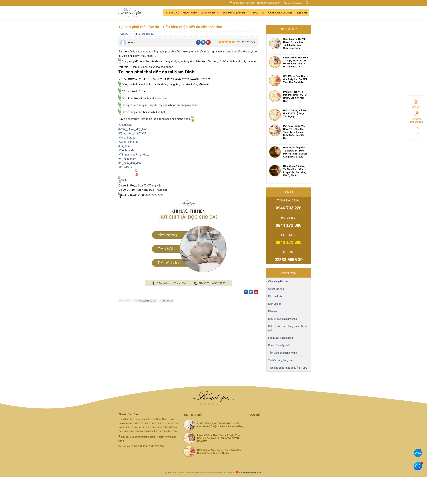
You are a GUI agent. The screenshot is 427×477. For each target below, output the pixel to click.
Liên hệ (302, 12)
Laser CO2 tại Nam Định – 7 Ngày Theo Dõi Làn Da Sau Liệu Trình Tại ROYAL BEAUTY (295, 62)
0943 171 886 (288, 242)
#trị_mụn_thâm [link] (127, 159)
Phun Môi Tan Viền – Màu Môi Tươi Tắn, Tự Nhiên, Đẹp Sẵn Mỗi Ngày (294, 96)
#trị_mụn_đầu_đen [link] (129, 163)
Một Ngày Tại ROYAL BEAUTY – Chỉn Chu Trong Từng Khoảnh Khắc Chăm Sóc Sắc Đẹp (294, 132)
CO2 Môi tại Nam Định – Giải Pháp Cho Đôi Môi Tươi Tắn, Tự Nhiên (295, 79)
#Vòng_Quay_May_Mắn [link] (132, 129)
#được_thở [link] (138, 119)
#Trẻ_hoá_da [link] (126, 150)
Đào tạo (258, 12)
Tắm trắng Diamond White (282, 352)
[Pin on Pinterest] (208, 42)
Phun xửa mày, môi (279, 345)
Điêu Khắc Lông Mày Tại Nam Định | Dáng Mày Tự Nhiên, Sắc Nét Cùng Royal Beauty (295, 152)
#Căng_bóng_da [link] (128, 141)
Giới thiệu (190, 12)
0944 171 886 (288, 225)
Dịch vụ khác (275, 296)
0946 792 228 (288, 207)
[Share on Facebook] (198, 42)
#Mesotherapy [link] (126, 137)
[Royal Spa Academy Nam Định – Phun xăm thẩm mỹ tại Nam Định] (131, 12)
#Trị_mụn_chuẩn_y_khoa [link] (133, 154)
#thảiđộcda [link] (125, 124)
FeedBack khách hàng (280, 337)
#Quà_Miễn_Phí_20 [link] (130, 133)
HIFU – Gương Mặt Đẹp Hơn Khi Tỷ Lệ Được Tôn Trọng (295, 113)
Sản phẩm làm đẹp (234, 12)
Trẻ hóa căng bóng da (142, 34)
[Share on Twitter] (203, 42)
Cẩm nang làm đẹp (281, 12)
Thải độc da (167, 301)
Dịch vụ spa (208, 12)
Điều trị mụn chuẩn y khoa (282, 318)
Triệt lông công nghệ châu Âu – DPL (287, 367)
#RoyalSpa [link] (125, 167)
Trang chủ (171, 12)
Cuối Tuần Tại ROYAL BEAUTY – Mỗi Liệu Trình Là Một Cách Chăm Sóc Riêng (294, 43)
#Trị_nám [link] (124, 146)
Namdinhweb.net (252, 472)
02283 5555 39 (289, 259)
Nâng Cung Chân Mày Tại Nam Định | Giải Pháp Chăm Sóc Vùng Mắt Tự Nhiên (294, 171)
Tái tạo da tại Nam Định (145, 301)
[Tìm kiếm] (307, 2)
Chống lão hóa (276, 288)
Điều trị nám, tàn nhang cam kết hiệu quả (288, 328)
